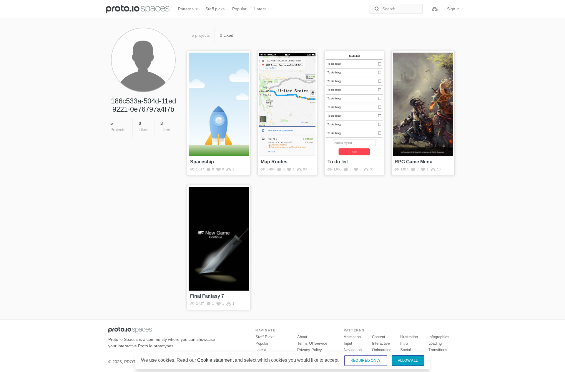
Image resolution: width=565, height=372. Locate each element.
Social (405, 350)
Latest (260, 8)
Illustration (409, 337)
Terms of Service (312, 343)
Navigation (353, 350)
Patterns (186, 8)
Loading (435, 343)
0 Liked (226, 35)
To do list (338, 161)
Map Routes (274, 161)
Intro (404, 343)
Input (348, 343)
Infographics (438, 337)
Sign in (453, 8)
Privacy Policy (309, 350)
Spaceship (202, 161)
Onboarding (381, 350)
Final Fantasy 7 (207, 296)
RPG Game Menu (414, 161)
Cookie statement (215, 360)
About (302, 337)
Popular (239, 8)
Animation (352, 337)
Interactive (381, 343)
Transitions (437, 350)
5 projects (201, 35)
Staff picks (215, 8)
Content (378, 337)
